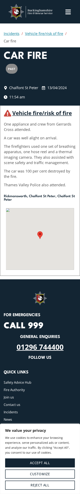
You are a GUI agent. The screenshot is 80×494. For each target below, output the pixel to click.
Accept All (40, 463)
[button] (40, 235)
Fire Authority (14, 390)
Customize (40, 474)
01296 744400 (40, 347)
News (8, 419)
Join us (9, 397)
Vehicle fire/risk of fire (44, 33)
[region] (40, 459)
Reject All (40, 485)
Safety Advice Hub (17, 382)
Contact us (12, 404)
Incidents (11, 33)
